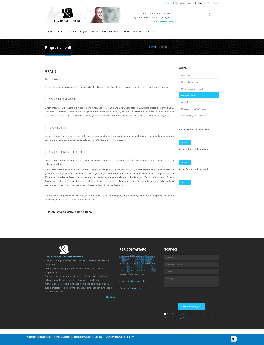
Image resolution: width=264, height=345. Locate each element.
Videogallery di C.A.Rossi (193, 115)
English (214, 3)
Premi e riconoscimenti (192, 89)
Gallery (94, 31)
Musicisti (137, 31)
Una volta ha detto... (191, 82)
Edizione (72, 31)
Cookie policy (126, 337)
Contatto (150, 31)
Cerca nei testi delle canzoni (194, 149)
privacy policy (181, 318)
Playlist (83, 31)
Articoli (184, 102)
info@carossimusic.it (181, 3)
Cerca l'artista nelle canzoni (193, 169)
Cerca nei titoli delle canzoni (194, 129)
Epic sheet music (110, 31)
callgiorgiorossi (134, 288)
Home (50, 31)
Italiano (200, 3)
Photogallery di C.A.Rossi (193, 109)
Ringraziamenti (188, 95)
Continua (110, 297)
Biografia (185, 75)
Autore (60, 31)
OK (233, 339)
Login (166, 3)
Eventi (126, 31)
